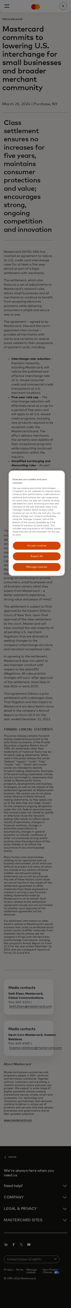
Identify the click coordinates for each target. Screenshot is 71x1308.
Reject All (37, 556)
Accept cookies (36, 545)
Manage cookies (36, 567)
